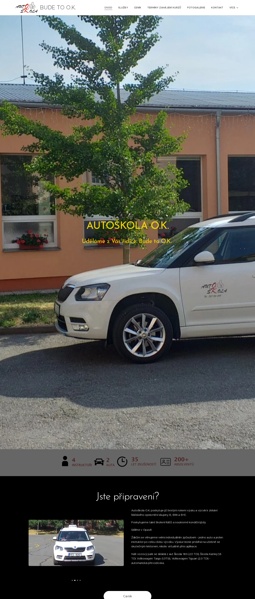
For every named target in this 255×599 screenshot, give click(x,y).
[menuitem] (109, 7)
